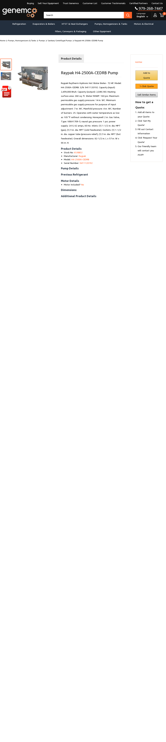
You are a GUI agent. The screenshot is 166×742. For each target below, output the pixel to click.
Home (3, 40)
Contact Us (157, 3)
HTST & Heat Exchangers (75, 23)
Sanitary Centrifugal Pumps (60, 40)
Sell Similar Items (146, 94)
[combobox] (84, 15)
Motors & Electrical (144, 23)
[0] (162, 15)
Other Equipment (102, 31)
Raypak (138, 62)
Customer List (90, 3)
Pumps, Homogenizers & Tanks (111, 23)
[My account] (155, 15)
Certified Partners (138, 3)
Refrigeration (19, 23)
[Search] (128, 15)
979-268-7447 (150, 8)
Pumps (42, 40)
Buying (30, 3)
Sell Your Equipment (48, 3)
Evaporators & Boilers (44, 23)
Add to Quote (146, 75)
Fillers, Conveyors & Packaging (70, 31)
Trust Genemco (71, 3)
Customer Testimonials (113, 3)
